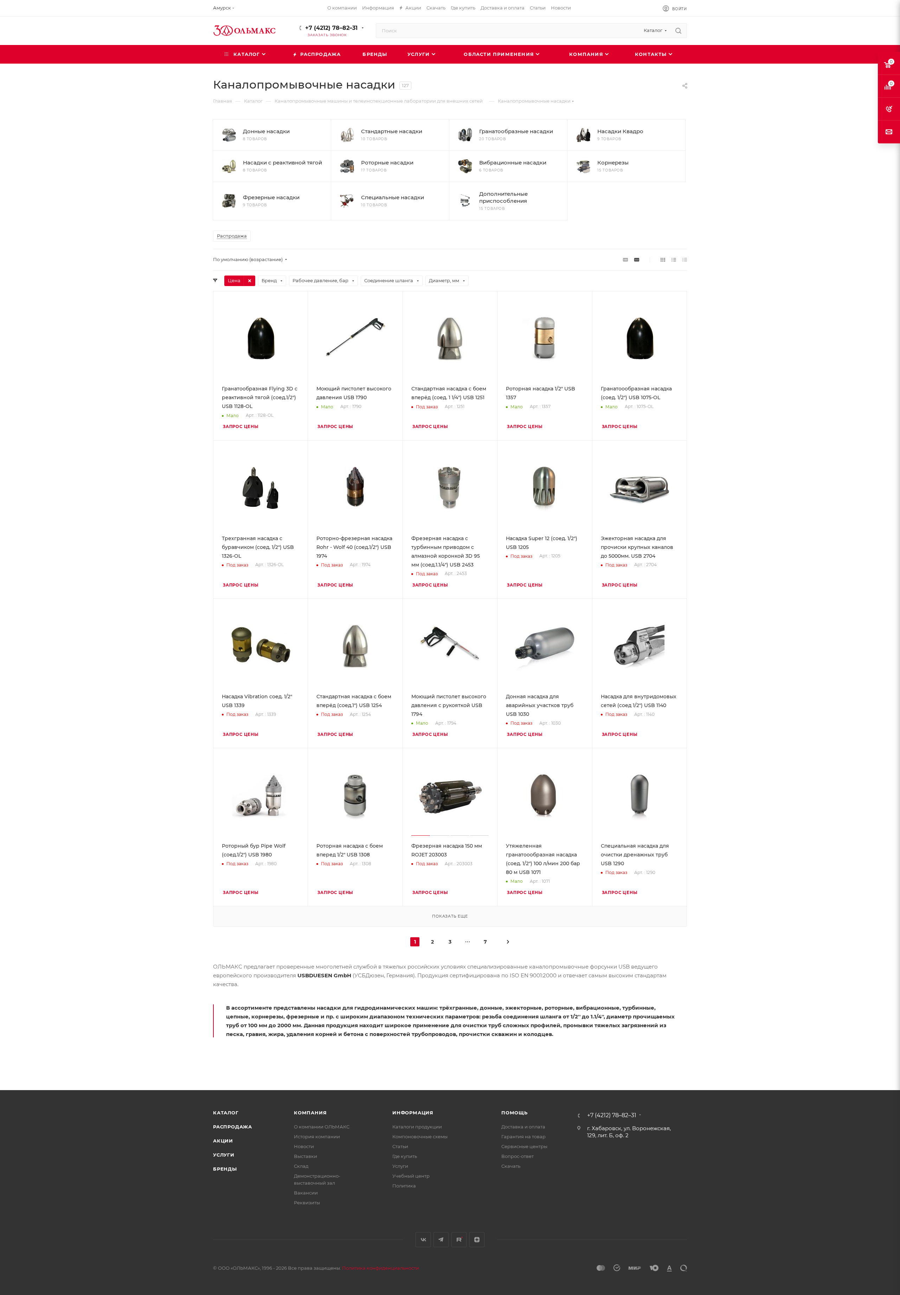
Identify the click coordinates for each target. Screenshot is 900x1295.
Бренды (225, 1169)
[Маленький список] (625, 259)
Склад (301, 1166)
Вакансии (306, 1193)
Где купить (404, 1156)
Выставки (305, 1156)
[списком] (674, 259)
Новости (304, 1146)
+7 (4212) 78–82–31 (331, 28)
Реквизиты (307, 1202)
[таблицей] (684, 259)
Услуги (223, 1155)
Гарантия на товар (523, 1136)
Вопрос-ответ (517, 1156)
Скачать (510, 1166)
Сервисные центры (524, 1146)
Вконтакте (423, 1239)
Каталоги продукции (417, 1126)
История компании (317, 1136)
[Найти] (678, 30)
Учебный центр (411, 1176)
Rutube (459, 1239)
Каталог (226, 1112)
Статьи (400, 1146)
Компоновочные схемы (420, 1136)
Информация (412, 1112)
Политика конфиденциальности (380, 1268)
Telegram (441, 1239)
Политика (404, 1186)
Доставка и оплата (523, 1126)
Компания (310, 1112)
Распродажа (232, 1126)
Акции (223, 1141)
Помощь (514, 1112)
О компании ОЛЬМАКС (321, 1126)
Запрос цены (241, 426)
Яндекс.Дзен (476, 1239)
